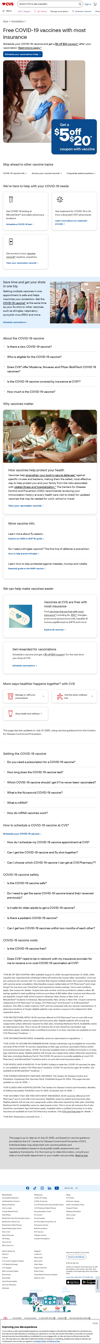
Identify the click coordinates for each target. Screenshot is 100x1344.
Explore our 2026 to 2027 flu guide (25, 538)
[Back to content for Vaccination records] (82, 1038)
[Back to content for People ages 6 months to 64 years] (41, 1071)
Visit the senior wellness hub (75, 696)
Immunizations (17, 21)
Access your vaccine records (46, 173)
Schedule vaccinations (14, 322)
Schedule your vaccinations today (21, 54)
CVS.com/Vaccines (71, 1111)
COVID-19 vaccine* (14, 303)
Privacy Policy (40, 1341)
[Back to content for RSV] (41, 1117)
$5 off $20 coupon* (67, 43)
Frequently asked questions (80, 173)
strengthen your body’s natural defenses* (51, 475)
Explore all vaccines (54, 629)
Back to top (81, 1155)
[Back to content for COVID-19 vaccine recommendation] (82, 1059)
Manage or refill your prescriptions (25, 696)
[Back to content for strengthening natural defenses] (30, 1082)
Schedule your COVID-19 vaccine (21, 833)
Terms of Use (55, 1341)
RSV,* (74, 615)
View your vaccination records (21, 262)
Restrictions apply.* (30, 47)
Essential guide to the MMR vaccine (26, 568)
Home (5, 21)
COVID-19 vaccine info (14, 173)
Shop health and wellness (27, 713)
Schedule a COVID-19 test (19, 224)
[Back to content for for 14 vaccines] (93, 1112)
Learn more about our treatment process (71, 222)
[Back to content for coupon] (22, 1012)
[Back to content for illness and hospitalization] (74, 1091)
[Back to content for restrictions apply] (30, 1033)
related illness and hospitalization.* (35, 487)
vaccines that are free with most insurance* (64, 613)
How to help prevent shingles (22, 553)
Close (95, 1323)
